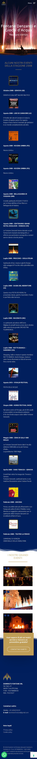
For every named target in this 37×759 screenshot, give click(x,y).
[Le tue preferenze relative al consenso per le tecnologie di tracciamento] (33, 755)
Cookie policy (7, 732)
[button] (4, 755)
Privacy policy (7, 730)
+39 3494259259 (14, 710)
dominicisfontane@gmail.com (19, 712)
